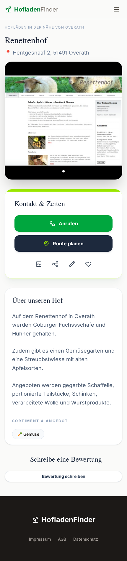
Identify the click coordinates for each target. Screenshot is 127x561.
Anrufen (68, 223)
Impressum (40, 539)
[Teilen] (55, 264)
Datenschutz (85, 539)
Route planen (68, 243)
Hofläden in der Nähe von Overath (44, 27)
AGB (62, 539)
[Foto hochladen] (38, 264)
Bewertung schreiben (63, 476)
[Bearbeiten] (71, 264)
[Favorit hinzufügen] (88, 264)
